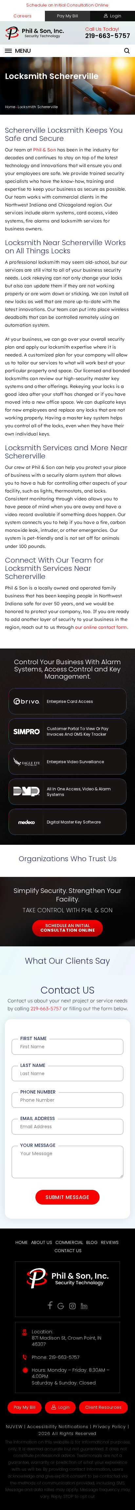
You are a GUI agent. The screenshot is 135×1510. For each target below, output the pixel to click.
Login (115, 16)
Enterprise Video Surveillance (67, 761)
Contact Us (68, 1251)
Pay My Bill (67, 16)
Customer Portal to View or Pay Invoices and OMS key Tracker (67, 731)
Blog (92, 1242)
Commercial (69, 1242)
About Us (41, 1242)
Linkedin (84, 1306)
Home (21, 1242)
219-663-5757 (107, 36)
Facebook (50, 1305)
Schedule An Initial (67, 927)
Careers (22, 16)
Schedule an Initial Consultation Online (67, 5)
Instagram (72, 1306)
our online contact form (101, 627)
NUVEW (14, 1426)
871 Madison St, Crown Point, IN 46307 (66, 1341)
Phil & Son (44, 150)
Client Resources (103, 1407)
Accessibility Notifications (58, 1426)
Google (61, 1306)
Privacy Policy (110, 1426)
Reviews (110, 1242)
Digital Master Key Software (67, 822)
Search (127, 51)
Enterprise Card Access (67, 701)
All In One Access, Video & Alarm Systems (67, 792)
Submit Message (67, 1197)
